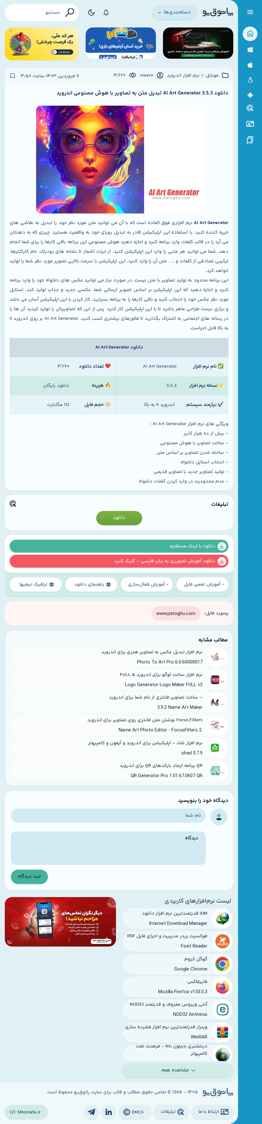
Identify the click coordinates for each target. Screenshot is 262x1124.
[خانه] (250, 33)
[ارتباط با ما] (250, 124)
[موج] (198, 43)
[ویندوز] (250, 50)
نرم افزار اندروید (183, 75)
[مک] (250, 64)
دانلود (119, 517)
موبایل (212, 75)
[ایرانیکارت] (121, 43)
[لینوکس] (250, 80)
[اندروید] (250, 95)
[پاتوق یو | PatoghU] (218, 12)
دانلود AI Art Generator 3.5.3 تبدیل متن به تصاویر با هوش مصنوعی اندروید (142, 93)
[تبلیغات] (250, 108)
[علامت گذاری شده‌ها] (250, 140)
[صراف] (42, 43)
